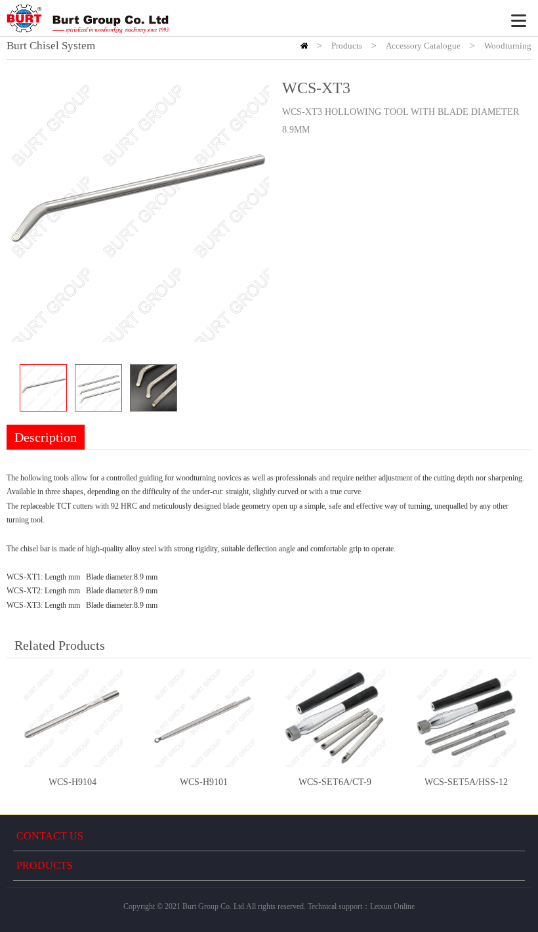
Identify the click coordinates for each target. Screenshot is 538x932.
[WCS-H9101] (203, 717)
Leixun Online (392, 906)
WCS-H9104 (72, 782)
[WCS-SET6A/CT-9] (334, 717)
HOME (304, 46)
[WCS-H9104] (72, 717)
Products (346, 46)
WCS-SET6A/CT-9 (335, 782)
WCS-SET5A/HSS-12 (466, 782)
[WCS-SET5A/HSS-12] (465, 717)
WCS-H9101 (204, 782)
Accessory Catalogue (423, 46)
